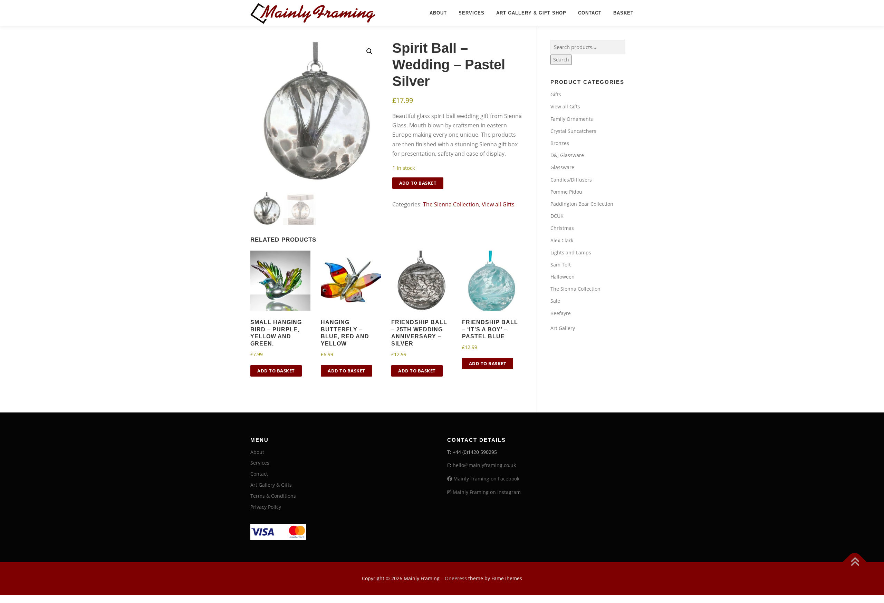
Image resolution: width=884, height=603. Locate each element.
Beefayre (560, 313)
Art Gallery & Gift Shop (531, 13)
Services (471, 13)
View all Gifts (498, 204)
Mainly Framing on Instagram (486, 492)
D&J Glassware (567, 155)
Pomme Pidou (566, 191)
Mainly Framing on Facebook (485, 478)
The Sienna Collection (451, 204)
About (438, 13)
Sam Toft (560, 264)
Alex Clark (561, 240)
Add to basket (418, 183)
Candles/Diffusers (571, 179)
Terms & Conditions (273, 496)
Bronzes (559, 143)
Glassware (562, 167)
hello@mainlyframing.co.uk (484, 465)
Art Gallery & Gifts (271, 485)
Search (561, 59)
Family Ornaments (571, 119)
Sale (555, 301)
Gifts (555, 94)
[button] (369, 51)
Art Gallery (562, 328)
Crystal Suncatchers (573, 131)
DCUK (557, 216)
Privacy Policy (265, 507)
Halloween (562, 276)
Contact (590, 13)
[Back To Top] (855, 562)
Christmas (562, 228)
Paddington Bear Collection (581, 204)
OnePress (456, 578)
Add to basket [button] (276, 371)
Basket (623, 13)
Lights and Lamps (570, 252)
